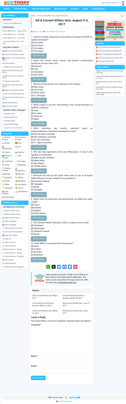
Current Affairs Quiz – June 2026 (13, 38)
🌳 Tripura (19, 188)
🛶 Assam (6, 143)
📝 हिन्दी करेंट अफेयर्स (8, 114)
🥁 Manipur (6, 174)
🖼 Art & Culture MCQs (9, 106)
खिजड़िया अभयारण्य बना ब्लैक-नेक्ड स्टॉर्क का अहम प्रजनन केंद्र (109, 72)
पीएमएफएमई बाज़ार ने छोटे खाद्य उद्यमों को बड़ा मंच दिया (109, 83)
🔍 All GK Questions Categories (13, 267)
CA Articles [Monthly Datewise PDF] (109, 54)
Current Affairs (21, 9)
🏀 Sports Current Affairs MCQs (13, 90)
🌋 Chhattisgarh (7, 148)
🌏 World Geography (9, 225)
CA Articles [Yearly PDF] (105, 61)
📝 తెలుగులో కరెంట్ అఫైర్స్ (10, 124)
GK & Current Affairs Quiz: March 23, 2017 (45, 312)
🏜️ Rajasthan (20, 181)
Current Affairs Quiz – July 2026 (13, 34)
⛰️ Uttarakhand (21, 191)
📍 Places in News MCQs (11, 81)
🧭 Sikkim (6, 184)
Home (7, 9)
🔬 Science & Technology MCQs (13, 94)
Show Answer (39, 56)
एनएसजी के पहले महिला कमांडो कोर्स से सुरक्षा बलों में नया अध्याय (109, 77)
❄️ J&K (18, 156)
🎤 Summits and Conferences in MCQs (13, 98)
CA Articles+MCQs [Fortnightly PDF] (109, 51)
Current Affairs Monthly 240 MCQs (109, 47)
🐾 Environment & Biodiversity (12, 232)
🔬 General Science (9, 246)
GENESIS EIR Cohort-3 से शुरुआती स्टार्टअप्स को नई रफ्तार (109, 88)
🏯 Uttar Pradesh (5, 193)
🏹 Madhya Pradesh (6, 169)
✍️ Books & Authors (9, 263)
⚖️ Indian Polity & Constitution (12, 228)
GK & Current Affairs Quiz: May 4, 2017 (45, 297)
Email (34, 366)
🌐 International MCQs (10, 103)
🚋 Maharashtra (20, 169)
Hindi (85, 9)
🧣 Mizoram (20, 174)
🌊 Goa (18, 147)
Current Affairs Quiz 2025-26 (55, 31)
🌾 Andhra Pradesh (6, 138)
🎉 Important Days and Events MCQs (12, 86)
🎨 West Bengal (8, 197)
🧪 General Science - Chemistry (13, 256)
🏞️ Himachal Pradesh (7, 157)
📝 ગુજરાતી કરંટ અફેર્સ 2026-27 (12, 128)
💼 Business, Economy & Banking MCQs (13, 59)
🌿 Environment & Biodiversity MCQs (12, 71)
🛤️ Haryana (19, 152)
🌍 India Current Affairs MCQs (12, 51)
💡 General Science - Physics (12, 253)
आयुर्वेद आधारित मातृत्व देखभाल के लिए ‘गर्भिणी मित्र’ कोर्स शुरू (108, 94)
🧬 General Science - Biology (12, 249)
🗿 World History (8, 260)
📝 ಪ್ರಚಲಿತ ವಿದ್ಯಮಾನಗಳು (9, 117)
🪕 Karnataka (20, 161)
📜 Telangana (7, 188)
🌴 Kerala (5, 165)
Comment (36, 325)
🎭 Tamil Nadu (20, 184)
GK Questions (60, 9)
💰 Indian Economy (9, 242)
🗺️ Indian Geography (9, 221)
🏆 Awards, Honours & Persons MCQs (13, 77)
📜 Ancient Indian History (11, 211)
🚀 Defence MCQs (8, 63)
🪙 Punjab (6, 181)
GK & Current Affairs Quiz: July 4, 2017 (75, 312)
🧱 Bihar (18, 143)
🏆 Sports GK (6, 239)
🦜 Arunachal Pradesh (20, 138)
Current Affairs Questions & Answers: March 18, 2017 (73, 297)
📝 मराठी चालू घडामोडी (8, 121)
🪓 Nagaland (7, 177)
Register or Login (117, 3)
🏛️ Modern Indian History (10, 218)
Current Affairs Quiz (41, 9)
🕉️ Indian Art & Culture (10, 235)
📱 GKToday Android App (64, 401)
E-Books (75, 9)
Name (34, 356)
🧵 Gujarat (6, 152)
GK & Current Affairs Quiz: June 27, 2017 (76, 304)
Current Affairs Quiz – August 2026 (14, 31)
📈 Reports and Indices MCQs (12, 67)
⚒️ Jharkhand (7, 161)
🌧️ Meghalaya (20, 165)
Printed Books (98, 9)
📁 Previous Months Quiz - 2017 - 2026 (13, 42)
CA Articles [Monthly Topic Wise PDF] (110, 58)
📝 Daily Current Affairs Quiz (12, 23)
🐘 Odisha (19, 177)
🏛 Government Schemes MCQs (13, 54)
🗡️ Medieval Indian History (11, 214)
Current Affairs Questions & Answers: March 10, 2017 (43, 304)
